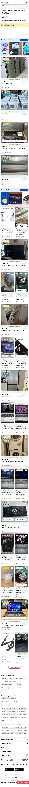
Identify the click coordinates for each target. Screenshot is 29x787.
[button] (2, 2)
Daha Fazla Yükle (14, 667)
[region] (15, 48)
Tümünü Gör (24, 40)
